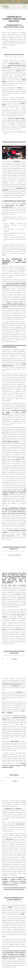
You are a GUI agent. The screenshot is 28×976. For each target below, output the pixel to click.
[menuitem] (24, 6)
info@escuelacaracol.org (19, 2)
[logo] (11, 6)
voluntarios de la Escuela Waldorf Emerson (13, 629)
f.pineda (21, 29)
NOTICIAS (16, 29)
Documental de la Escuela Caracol (14, 142)
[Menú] (24, 6)
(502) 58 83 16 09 (9, 2)
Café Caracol (5, 432)
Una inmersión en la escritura (14, 54)
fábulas (18, 594)
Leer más (4, 47)
